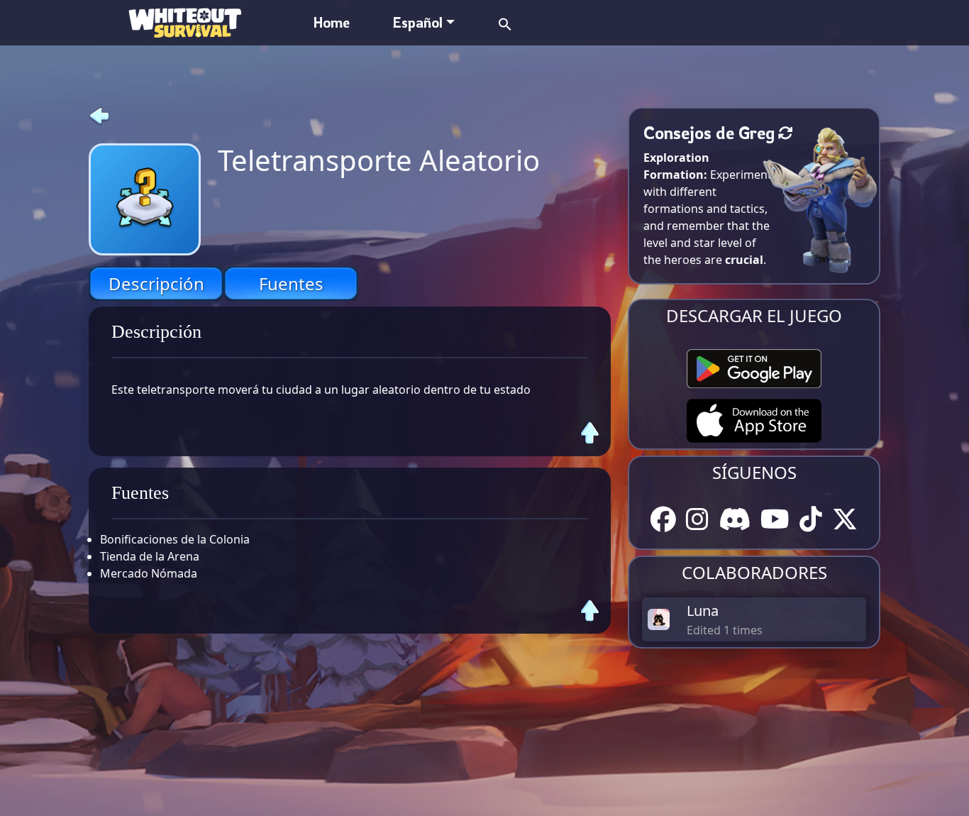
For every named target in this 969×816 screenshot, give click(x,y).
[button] (505, 22)
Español (417, 22)
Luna (703, 610)
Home (332, 22)
